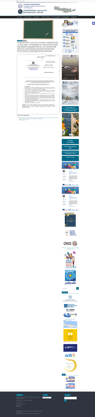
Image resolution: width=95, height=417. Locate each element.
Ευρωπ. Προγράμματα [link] (56, 17)
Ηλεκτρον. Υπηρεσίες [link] (46, 17)
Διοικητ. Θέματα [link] (27, 17)
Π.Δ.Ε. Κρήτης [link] (19, 17)
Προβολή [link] (24, 40)
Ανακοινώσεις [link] (36, 17)
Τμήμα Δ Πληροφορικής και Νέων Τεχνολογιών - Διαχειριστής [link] (35, 52)
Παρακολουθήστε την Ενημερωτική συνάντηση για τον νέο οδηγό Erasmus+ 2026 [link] (70, 109)
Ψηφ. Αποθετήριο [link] (65, 17)
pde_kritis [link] (19, 406)
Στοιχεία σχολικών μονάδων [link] (70, 319)
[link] (93, 23)
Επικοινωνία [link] (73, 17)
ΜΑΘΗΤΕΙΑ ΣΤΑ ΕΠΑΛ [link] (70, 157)
